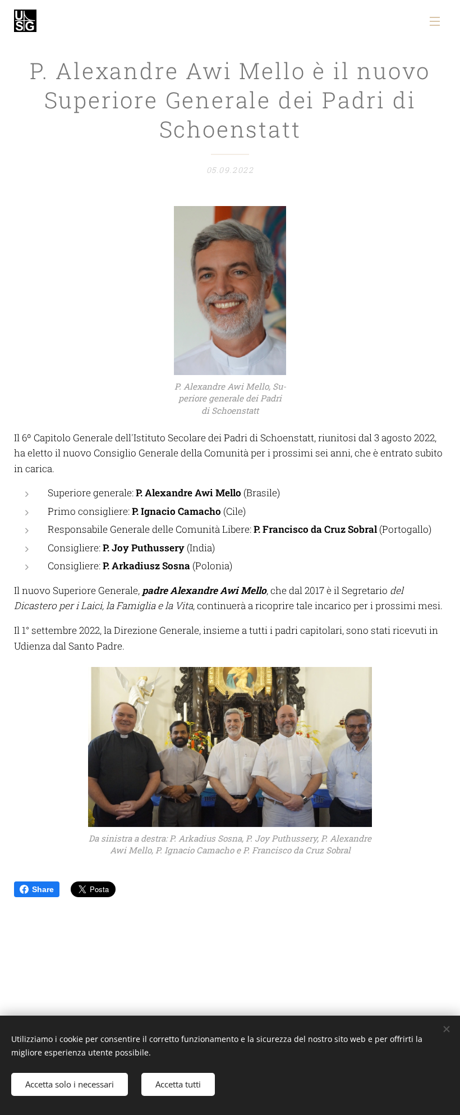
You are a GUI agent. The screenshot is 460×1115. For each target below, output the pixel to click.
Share (43, 889)
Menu (435, 21)
